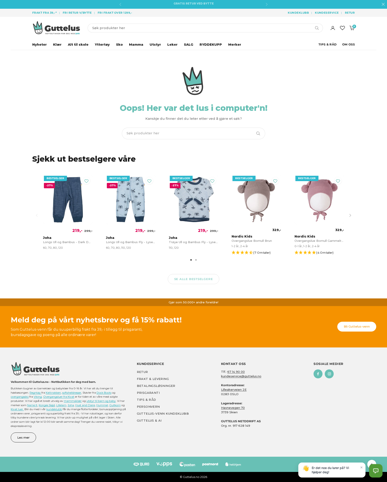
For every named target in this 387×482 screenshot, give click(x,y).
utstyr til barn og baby (101, 401)
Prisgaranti (148, 392)
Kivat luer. (17, 409)
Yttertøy (102, 45)
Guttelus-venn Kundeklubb (163, 413)
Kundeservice (327, 12)
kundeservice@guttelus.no (241, 376)
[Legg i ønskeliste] (86, 180)
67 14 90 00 (236, 371)
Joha (71, 405)
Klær (57, 45)
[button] (258, 253)
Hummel (102, 405)
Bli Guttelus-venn (357, 326)
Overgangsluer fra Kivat (58, 396)
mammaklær (73, 401)
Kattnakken (53, 392)
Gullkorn (115, 405)
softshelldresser (71, 392)
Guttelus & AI (149, 420)
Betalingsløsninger (156, 386)
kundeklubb (54, 409)
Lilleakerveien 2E (234, 389)
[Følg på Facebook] (318, 373)
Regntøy (35, 392)
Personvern (148, 406)
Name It (32, 405)
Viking (38, 396)
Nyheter (39, 45)
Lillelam (61, 405)
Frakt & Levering (153, 379)
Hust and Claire (85, 405)
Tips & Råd (327, 44)
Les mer (23, 437)
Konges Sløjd (47, 405)
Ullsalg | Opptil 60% (193, 4)
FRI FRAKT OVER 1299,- (115, 12)
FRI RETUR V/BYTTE (77, 12)
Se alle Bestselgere (193, 279)
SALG (188, 45)
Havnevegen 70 (233, 407)
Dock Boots (104, 392)
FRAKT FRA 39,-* (44, 12)
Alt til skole (78, 45)
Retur (350, 12)
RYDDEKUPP (211, 45)
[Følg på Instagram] (329, 373)
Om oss (348, 44)
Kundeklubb (298, 12)
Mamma (136, 45)
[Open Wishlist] (342, 28)
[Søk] (258, 133)
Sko (119, 45)
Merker (234, 45)
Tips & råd (146, 399)
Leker (172, 45)
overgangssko (20, 396)
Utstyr (155, 45)
